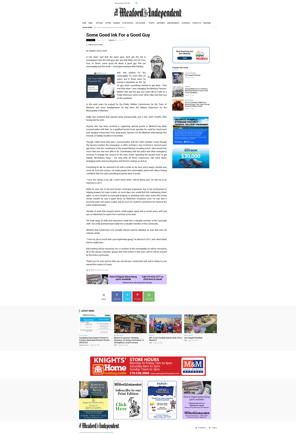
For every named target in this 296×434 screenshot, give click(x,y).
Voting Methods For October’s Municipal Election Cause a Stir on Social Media (196, 91)
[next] (215, 27)
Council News (83, 335)
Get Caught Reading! (101, 27)
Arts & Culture (189, 100)
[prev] (211, 27)
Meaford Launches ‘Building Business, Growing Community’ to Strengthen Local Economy (129, 340)
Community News (190, 73)
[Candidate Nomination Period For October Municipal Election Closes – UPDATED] (95, 323)
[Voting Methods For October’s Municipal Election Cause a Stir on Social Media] (177, 91)
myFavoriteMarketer (108, 432)
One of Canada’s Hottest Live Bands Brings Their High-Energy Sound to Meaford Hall (197, 104)
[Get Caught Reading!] (177, 77)
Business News (118, 335)
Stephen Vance (83, 345)
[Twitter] (210, 428)
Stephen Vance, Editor (95, 44)
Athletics (151, 335)
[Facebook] (196, 428)
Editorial (90, 40)
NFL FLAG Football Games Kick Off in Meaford (165, 339)
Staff (115, 345)
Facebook (201, 428)
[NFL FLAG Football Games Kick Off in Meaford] (165, 323)
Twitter (214, 428)
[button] (136, 3)
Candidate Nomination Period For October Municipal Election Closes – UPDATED (95, 340)
